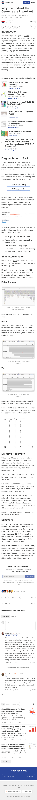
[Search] (34, 704)
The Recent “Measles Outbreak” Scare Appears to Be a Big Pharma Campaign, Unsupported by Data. (13, 717)
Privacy (20, 785)
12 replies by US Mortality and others (18, 667)
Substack (9, 796)
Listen (33, 22)
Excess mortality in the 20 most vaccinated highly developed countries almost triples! (13, 729)
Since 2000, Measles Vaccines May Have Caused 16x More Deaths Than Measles (13, 711)
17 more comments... (7, 695)
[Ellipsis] (34, 633)
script (15, 261)
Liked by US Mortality (12, 635)
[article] (18, 715)
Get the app (27, 791)
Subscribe (26, 2)
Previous (7, 604)
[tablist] (9, 616)
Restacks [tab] (13, 616)
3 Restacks (22, 591)
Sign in (33, 2)
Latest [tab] (8, 704)
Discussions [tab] (15, 704)
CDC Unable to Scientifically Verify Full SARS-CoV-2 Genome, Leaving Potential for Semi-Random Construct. (13, 752)
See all (5, 762)
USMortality (12, 86)
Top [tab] (4, 704)
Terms (25, 785)
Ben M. (11, 133)
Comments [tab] (6, 616)
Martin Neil (8, 633)
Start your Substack (14, 791)
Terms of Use (27, 581)
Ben (8, 106)
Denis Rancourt (10, 674)
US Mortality (9, 21)
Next (31, 604)
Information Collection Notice (20, 582)
